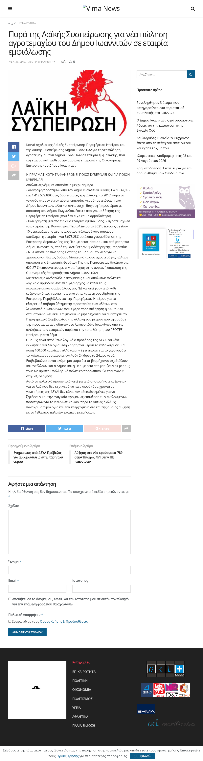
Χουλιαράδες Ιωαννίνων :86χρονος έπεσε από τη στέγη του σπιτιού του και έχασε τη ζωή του (164, 143)
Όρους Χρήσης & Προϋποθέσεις (64, 621)
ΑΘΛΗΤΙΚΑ (80, 716)
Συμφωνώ (142, 756)
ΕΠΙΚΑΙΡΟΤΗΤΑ (27, 23)
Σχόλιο (13, 506)
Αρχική (12, 23)
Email (13, 580)
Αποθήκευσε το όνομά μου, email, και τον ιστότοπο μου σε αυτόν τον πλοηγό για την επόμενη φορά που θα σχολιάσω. (70, 601)
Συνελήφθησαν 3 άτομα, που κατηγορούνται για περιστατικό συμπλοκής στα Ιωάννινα (160, 107)
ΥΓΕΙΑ (76, 708)
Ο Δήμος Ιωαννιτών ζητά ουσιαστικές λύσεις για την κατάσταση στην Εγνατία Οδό (165, 125)
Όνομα (14, 562)
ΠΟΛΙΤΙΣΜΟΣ (82, 699)
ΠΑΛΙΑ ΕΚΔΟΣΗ (83, 725)
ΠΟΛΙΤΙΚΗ (80, 680)
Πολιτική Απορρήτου (25, 614)
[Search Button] (191, 74)
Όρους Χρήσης (67, 756)
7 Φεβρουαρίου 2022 (21, 62)
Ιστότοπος (80, 580)
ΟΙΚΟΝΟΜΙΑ (81, 689)
